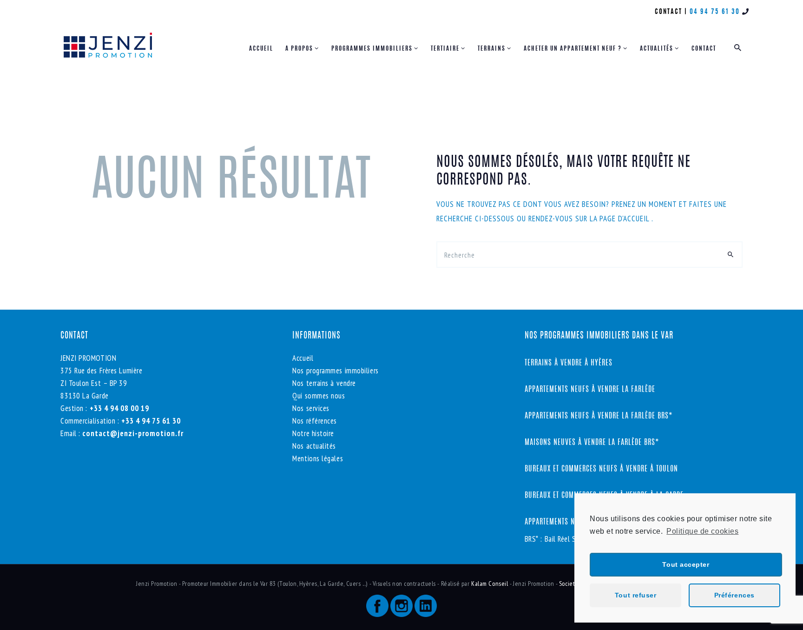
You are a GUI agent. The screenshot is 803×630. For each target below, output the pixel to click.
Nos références (314, 421)
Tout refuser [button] (636, 595)
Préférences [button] (734, 595)
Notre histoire (313, 433)
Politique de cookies (702, 531)
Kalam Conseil (490, 583)
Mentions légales (317, 458)
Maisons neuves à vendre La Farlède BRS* (592, 442)
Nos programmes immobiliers (335, 370)
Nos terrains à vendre (324, 383)
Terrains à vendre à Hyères (568, 363)
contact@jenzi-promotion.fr (132, 433)
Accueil (302, 358)
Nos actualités (314, 446)
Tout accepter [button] (685, 564)
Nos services (310, 408)
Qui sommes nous (318, 396)
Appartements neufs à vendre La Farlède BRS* (599, 416)
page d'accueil (625, 218)
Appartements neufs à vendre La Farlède (590, 389)
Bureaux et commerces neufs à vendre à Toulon (602, 469)
